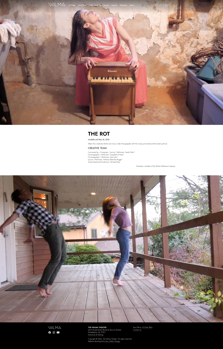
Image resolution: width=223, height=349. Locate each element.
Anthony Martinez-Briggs (112, 159)
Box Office (82, 5)
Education (123, 5)
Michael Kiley (115, 162)
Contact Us (137, 330)
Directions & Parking (95, 335)
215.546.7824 (147, 327)
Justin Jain (113, 157)
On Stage (72, 5)
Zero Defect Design (112, 341)
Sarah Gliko (129, 152)
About (132, 5)
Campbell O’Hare (116, 154)
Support (114, 5)
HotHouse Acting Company (99, 5)
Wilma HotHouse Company (165, 166)
